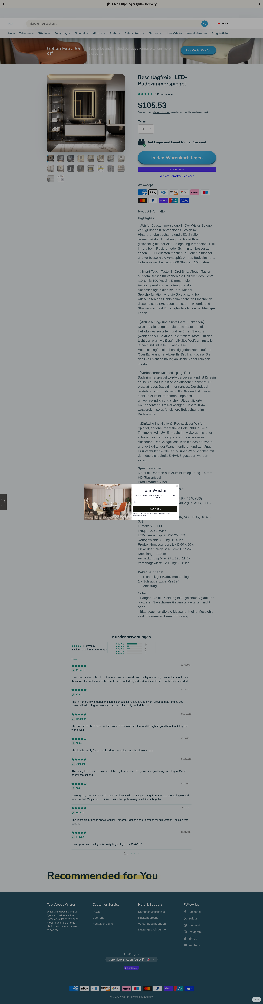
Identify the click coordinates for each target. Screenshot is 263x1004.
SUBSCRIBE (155, 509)
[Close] (177, 486)
